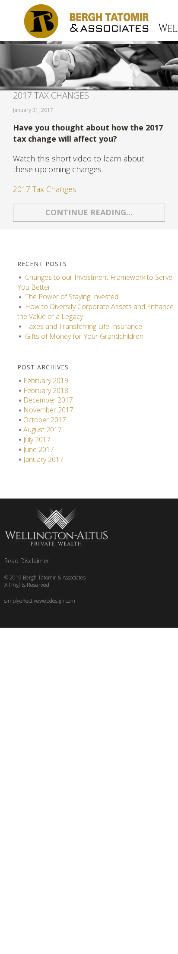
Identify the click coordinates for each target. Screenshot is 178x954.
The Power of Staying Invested (71, 296)
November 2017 (48, 410)
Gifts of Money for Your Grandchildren (84, 336)
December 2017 (48, 400)
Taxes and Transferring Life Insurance (84, 326)
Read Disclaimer (26, 561)
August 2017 (42, 429)
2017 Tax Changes (51, 95)
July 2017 (37, 439)
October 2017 (44, 419)
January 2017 (43, 459)
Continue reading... (89, 212)
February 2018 (45, 390)
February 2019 (45, 380)
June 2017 (38, 449)
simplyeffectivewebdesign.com (39, 600)
